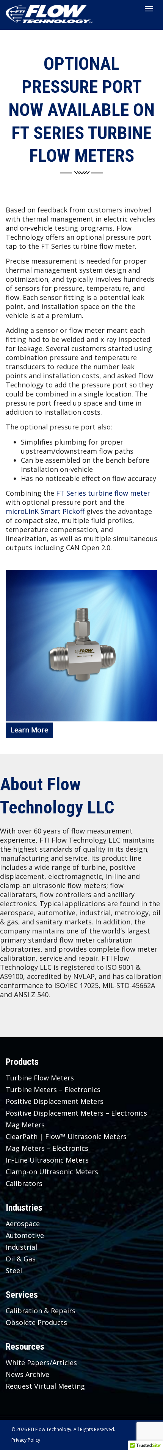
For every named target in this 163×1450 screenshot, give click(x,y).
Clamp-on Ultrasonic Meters (52, 1171)
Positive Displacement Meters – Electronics (76, 1113)
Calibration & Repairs (40, 1310)
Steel (14, 1270)
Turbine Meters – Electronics (53, 1089)
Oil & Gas (21, 1258)
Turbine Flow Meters (40, 1077)
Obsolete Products (36, 1322)
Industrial (21, 1247)
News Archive (27, 1374)
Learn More (29, 729)
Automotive (25, 1235)
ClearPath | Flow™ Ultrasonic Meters (66, 1136)
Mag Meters (25, 1124)
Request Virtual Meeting (45, 1386)
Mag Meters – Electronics (47, 1148)
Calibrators (24, 1183)
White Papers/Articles (41, 1362)
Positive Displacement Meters (54, 1101)
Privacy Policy (25, 1440)
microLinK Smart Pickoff (45, 511)
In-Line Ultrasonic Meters (47, 1159)
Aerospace (23, 1223)
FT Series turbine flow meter (103, 493)
